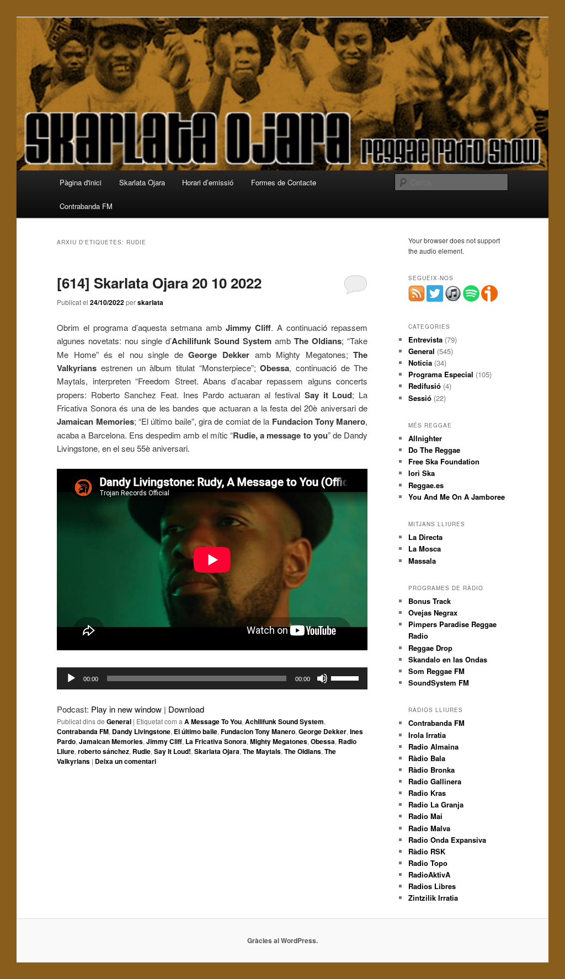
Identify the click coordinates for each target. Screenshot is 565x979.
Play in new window (126, 709)
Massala (422, 560)
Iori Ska (421, 473)
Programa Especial (440, 374)
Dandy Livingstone (141, 731)
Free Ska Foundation (443, 461)
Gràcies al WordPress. (282, 940)
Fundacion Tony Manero (258, 731)
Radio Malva (429, 828)
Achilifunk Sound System (284, 721)
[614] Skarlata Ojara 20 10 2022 (159, 282)
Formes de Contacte (283, 182)
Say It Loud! (172, 751)
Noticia (420, 362)
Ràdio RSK (426, 851)
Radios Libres (432, 886)
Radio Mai (425, 816)
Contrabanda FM (86, 206)
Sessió (419, 398)
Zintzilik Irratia (433, 897)
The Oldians (302, 751)
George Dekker (323, 731)
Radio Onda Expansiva (447, 839)
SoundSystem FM (438, 682)
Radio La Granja (435, 804)
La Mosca (424, 548)
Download (186, 709)
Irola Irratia (427, 735)
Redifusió (424, 386)
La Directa (425, 537)
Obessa (323, 741)
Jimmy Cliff (164, 741)
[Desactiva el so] (322, 678)
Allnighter (425, 438)
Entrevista (425, 339)
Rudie (141, 751)
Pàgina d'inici (81, 182)
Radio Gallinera (434, 781)
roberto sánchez (103, 751)
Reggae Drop (430, 648)
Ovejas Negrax (432, 612)
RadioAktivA (429, 874)
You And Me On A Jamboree (456, 496)
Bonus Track (429, 601)
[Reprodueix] (71, 678)
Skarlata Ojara (142, 182)
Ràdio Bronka (431, 769)
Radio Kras (427, 793)
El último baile (195, 731)
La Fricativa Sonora (216, 741)
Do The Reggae (434, 450)
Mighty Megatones (278, 741)
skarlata (150, 302)
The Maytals (262, 751)
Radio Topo (427, 863)
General (118, 721)
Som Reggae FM (436, 671)
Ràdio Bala (426, 758)
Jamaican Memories (111, 741)
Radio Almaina (433, 746)
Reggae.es (426, 485)
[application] (212, 678)
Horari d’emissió (207, 182)
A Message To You (213, 721)
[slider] (346, 677)
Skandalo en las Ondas (447, 659)
